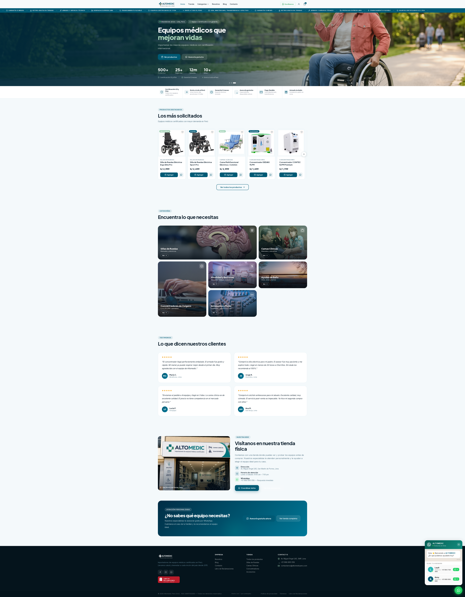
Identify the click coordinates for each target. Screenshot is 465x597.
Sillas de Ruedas (252, 562)
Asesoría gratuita (196, 57)
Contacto (234, 4)
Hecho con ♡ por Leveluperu (241, 593)
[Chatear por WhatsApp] (458, 590)
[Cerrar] (458, 544)
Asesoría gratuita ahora (260, 518)
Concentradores (252, 569)
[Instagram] (165, 572)
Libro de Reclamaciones (224, 569)
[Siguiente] (304, 154)
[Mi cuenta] (298, 4)
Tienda (191, 4)
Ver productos (170, 57)
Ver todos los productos (231, 187)
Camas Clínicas (252, 566)
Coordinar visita (248, 488)
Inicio (182, 4)
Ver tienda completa (288, 518)
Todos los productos (254, 559)
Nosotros (216, 4)
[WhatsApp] (171, 572)
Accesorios (250, 572)
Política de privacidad (269, 594)
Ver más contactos (272, 488)
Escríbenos (289, 4)
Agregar (170, 175)
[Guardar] (182, 132)
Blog (225, 4)
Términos (283, 594)
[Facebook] (160, 572)
